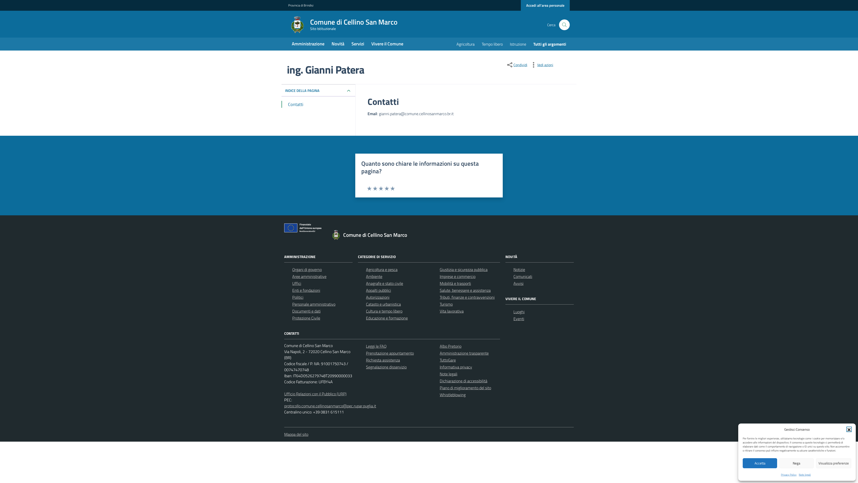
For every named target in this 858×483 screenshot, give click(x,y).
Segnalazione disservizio (386, 367)
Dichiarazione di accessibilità (463, 381)
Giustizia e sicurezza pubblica (464, 270)
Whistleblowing (453, 395)
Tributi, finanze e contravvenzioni (467, 297)
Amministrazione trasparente (464, 353)
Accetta (760, 463)
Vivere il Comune (387, 43)
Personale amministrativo (313, 304)
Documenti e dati (306, 311)
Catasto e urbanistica (383, 304)
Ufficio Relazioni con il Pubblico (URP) (315, 394)
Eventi (518, 319)
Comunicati (522, 276)
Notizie (519, 270)
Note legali (805, 474)
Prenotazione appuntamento (390, 353)
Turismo (446, 304)
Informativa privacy (456, 367)
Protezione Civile (306, 318)
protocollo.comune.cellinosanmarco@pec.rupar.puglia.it (330, 406)
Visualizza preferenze (833, 463)
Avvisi (518, 283)
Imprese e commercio (457, 276)
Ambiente (374, 276)
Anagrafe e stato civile (384, 283)
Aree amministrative (309, 276)
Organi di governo (307, 270)
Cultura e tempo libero (384, 311)
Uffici (296, 283)
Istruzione (518, 44)
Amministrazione (308, 43)
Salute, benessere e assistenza (465, 290)
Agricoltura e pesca (381, 270)
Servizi (357, 43)
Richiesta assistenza (383, 360)
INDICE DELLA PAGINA (302, 90)
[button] (849, 429)
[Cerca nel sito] (564, 24)
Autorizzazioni (377, 297)
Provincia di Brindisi (300, 5)
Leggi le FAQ (376, 346)
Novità (338, 43)
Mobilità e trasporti (455, 283)
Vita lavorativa (452, 311)
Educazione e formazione (387, 318)
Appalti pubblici (378, 290)
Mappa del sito (296, 434)
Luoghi (519, 312)
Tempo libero (492, 44)
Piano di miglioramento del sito (465, 388)
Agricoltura (465, 44)
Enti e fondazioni (306, 290)
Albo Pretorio (450, 346)
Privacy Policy (789, 474)
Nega (796, 463)
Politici (297, 297)
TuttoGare (448, 360)
